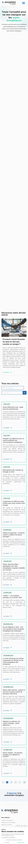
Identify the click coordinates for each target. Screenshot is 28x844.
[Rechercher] (24, 392)
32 (25, 782)
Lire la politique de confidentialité (8, 837)
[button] (23, 3)
